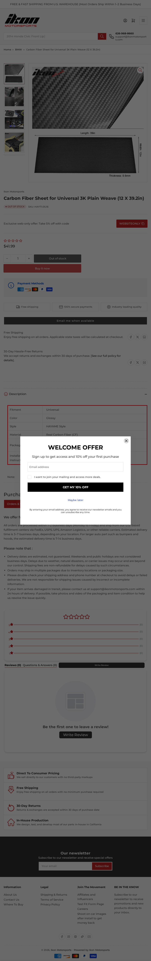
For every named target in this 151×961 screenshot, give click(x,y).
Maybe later (75, 500)
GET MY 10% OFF (75, 487)
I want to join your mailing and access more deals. (67, 477)
